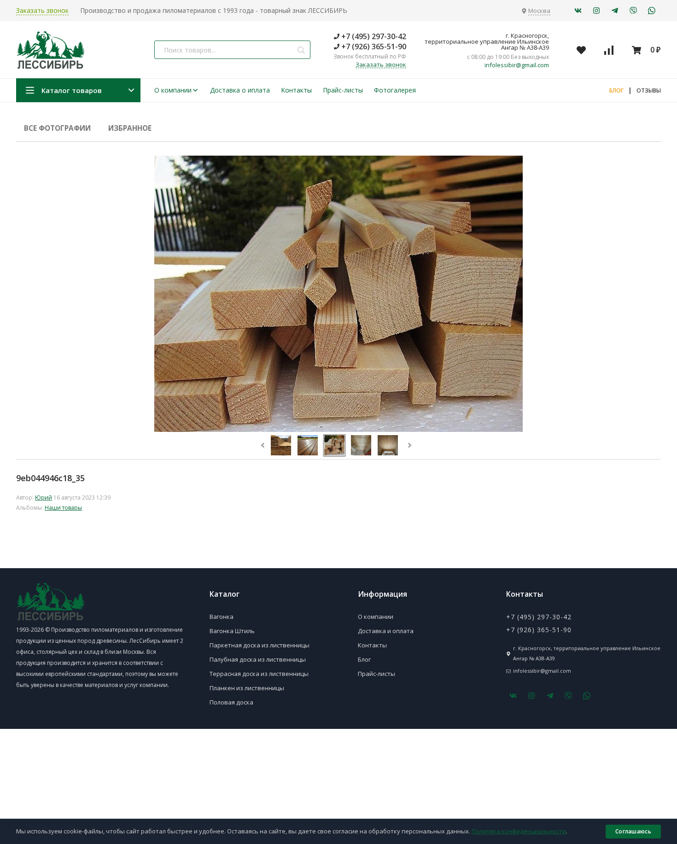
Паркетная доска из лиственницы (259, 645)
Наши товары (63, 508)
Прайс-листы (343, 90)
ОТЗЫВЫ (648, 90)
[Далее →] (338, 429)
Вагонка (221, 616)
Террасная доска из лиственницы (259, 673)
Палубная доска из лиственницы (258, 659)
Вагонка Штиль (232, 631)
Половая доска (231, 702)
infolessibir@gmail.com (516, 65)
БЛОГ (616, 90)
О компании (173, 90)
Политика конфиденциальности (519, 831)
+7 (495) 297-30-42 (372, 36)
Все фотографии (57, 128)
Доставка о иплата (240, 90)
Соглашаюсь (633, 831)
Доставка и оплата (386, 631)
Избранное (130, 128)
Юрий (43, 497)
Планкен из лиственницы (247, 688)
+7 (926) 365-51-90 (372, 46)
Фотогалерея (395, 90)
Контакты (296, 90)
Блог (364, 659)
